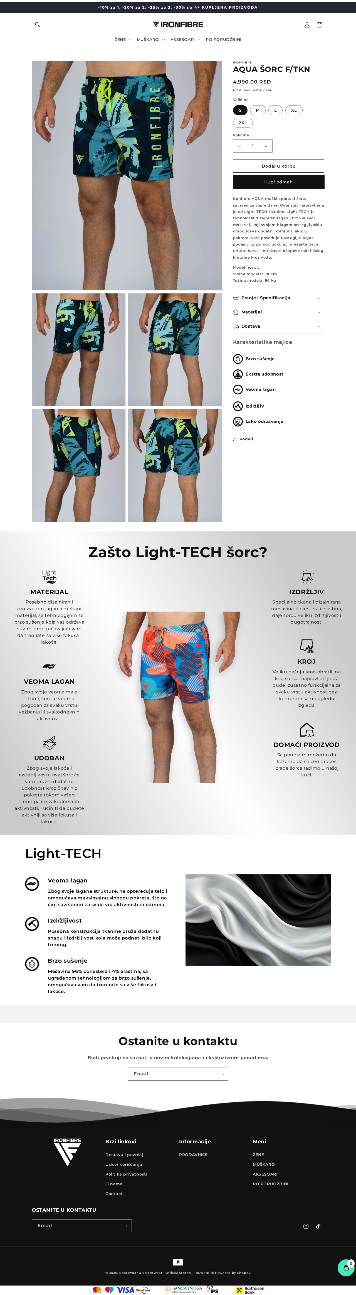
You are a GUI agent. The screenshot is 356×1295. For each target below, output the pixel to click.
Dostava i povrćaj (124, 1154)
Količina (241, 135)
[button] (38, 25)
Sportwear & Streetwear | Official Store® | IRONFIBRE (166, 1273)
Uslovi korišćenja (123, 1164)
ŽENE (258, 1154)
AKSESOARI (265, 1174)
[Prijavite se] (222, 1074)
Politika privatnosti (126, 1174)
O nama (114, 1183)
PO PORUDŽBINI (270, 1183)
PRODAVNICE (193, 1154)
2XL (243, 123)
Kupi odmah (278, 182)
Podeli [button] (246, 439)
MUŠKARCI (264, 1164)
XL (294, 110)
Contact (114, 1193)
